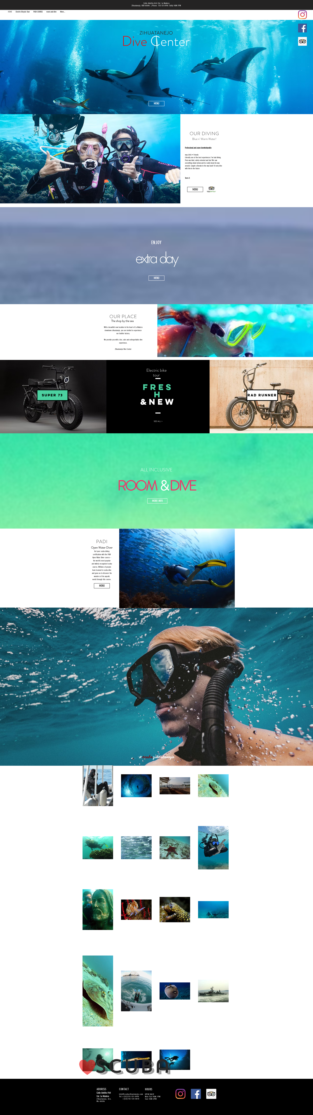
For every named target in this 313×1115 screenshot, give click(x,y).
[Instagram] (302, 14)
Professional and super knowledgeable (198, 148)
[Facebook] (302, 28)
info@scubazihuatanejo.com (131, 1094)
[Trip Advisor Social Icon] (302, 41)
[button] (262, 395)
